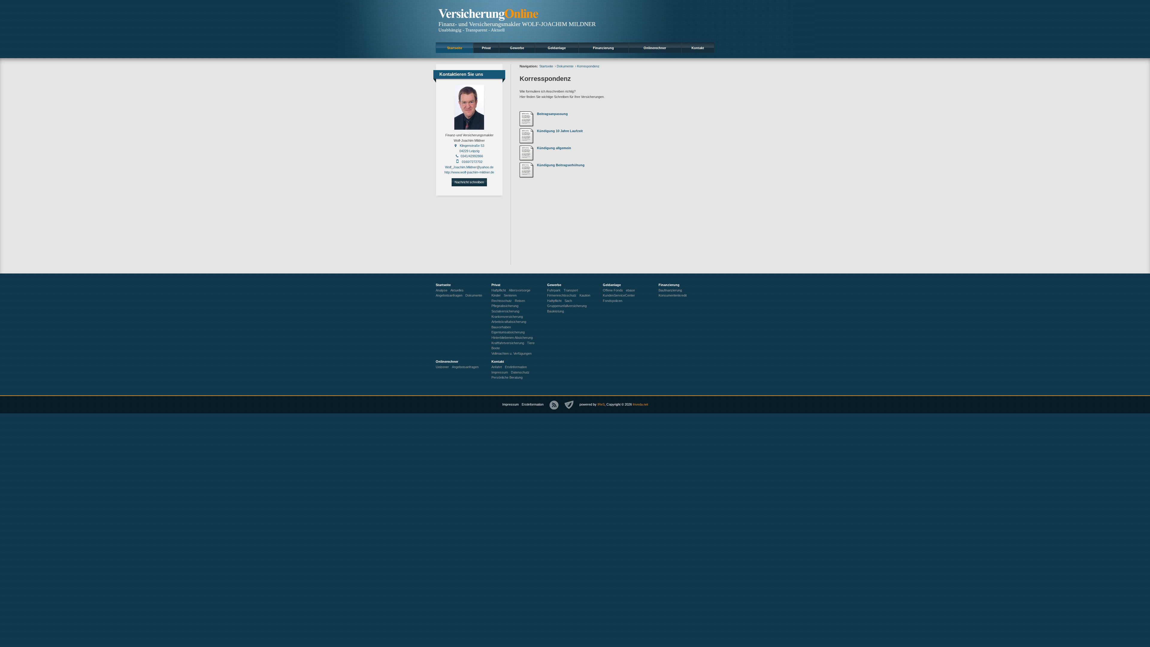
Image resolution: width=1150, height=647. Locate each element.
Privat (486, 48)
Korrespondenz (588, 66)
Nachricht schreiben (469, 182)
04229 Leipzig (469, 151)
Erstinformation (533, 404)
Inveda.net (640, 404)
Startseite (454, 48)
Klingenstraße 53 (472, 145)
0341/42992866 (472, 156)
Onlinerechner (655, 48)
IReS (601, 404)
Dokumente (565, 66)
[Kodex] (569, 404)
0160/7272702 (472, 162)
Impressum (510, 404)
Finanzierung (603, 48)
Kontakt (697, 48)
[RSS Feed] (554, 404)
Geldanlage (557, 48)
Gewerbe (517, 48)
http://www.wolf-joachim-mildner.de (469, 172)
